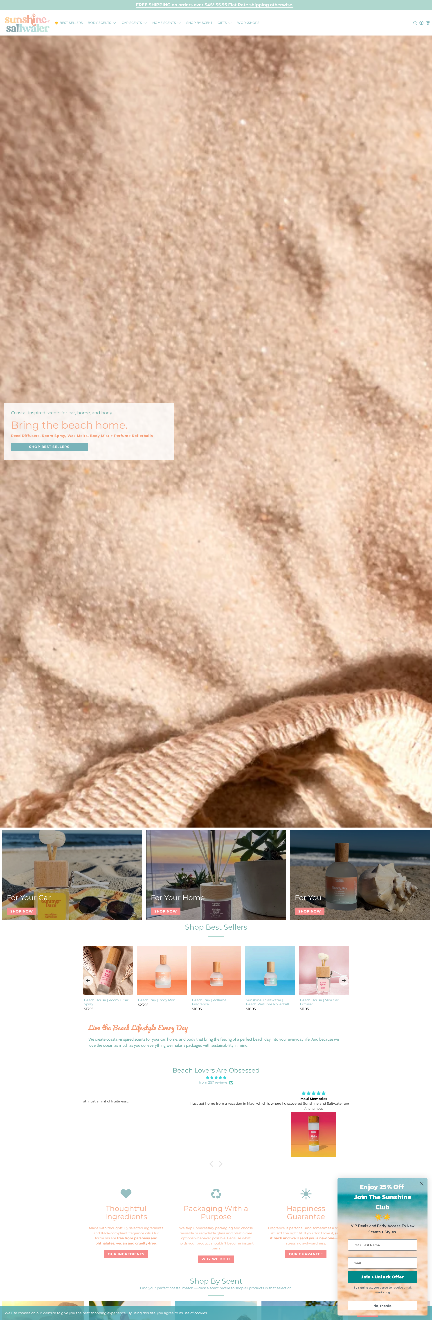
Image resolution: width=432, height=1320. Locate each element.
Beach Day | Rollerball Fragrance (210, 1002)
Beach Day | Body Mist (156, 1000)
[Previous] (88, 981)
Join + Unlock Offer (382, 1276)
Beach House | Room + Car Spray (106, 1002)
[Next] (344, 981)
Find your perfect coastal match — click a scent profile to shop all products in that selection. (216, 1288)
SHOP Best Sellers (49, 447)
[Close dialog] (422, 1184)
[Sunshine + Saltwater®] (27, 22)
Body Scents (99, 23)
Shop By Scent (199, 23)
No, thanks (383, 1305)
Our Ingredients (126, 1254)
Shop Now (21, 911)
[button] (212, 1163)
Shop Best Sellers (216, 927)
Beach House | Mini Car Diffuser (319, 1002)
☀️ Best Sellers (69, 23)
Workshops (248, 23)
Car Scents (132, 23)
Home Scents (164, 23)
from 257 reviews (213, 1082)
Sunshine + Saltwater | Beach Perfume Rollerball (267, 1002)
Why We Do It (215, 1259)
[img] (216, 1077)
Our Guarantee (306, 1254)
